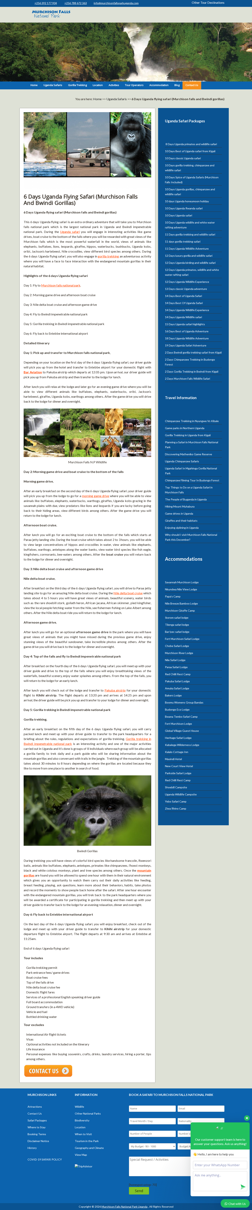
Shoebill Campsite (176, 787)
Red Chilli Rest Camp (178, 674)
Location (98, 85)
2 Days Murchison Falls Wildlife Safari (187, 378)
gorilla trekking (108, 256)
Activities (114, 85)
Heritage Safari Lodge (178, 737)
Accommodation (159, 85)
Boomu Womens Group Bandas (184, 702)
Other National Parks (88, 1113)
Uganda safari (70, 232)
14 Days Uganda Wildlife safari (183, 317)
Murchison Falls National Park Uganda (124, 1206)
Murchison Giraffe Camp (180, 610)
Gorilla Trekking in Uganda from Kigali (188, 435)
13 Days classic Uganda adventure (186, 288)
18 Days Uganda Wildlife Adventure (187, 338)
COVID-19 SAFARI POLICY (45, 1159)
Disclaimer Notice (38, 1141)
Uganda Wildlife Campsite (181, 794)
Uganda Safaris (53, 85)
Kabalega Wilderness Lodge (182, 745)
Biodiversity (82, 1120)
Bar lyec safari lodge (177, 631)
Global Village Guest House (182, 730)
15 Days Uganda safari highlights (185, 324)
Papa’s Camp (173, 596)
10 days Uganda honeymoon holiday (187, 201)
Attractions (35, 1106)
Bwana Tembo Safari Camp (181, 716)
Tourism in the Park (87, 1141)
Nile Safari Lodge (175, 660)
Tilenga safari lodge (177, 624)
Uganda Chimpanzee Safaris (182, 461)
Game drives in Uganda (179, 513)
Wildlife (79, 1106)
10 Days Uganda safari (178, 215)
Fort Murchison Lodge (178, 723)
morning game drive (95, 496)
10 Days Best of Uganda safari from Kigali (190, 151)
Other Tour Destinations (208, 2)
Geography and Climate (89, 1148)
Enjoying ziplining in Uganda (182, 527)
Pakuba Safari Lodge (177, 681)
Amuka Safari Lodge (177, 688)
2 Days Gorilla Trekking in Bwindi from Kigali (191, 371)
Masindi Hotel (173, 759)
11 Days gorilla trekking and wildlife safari (190, 234)
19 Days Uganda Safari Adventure (185, 345)
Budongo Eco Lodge (177, 709)
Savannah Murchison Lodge (182, 582)
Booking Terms (37, 1134)
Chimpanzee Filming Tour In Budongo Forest (192, 480)
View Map (81, 1154)
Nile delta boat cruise (128, 593)
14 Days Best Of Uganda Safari (184, 303)
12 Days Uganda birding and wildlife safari (190, 262)
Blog (177, 85)
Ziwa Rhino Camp (175, 808)
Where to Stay (36, 1127)
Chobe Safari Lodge (177, 646)
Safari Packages (37, 1120)
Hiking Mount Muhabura (180, 506)
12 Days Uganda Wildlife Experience (187, 281)
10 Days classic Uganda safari (183, 158)
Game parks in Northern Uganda (184, 428)
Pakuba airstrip (115, 690)
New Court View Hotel (179, 766)
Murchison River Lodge (179, 653)
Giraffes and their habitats (181, 520)
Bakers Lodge (173, 695)
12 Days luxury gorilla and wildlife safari (188, 255)
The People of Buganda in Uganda (186, 499)
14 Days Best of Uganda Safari (183, 296)
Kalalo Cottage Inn (176, 752)
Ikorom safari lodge (176, 617)
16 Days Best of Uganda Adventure (186, 331)
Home (34, 85)
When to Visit (83, 1134)
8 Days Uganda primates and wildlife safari (191, 144)
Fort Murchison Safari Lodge (182, 638)
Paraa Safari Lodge (176, 667)
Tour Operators (134, 85)
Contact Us (191, 85)
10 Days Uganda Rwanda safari (184, 208)
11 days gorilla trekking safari (182, 241)
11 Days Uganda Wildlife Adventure (187, 248)
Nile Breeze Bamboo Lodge (181, 603)
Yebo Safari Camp (175, 801)
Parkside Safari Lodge (178, 773)
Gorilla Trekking (77, 85)
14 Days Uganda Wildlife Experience (187, 310)
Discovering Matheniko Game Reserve (188, 454)
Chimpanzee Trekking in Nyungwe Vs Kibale (192, 421)
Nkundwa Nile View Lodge (181, 589)
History (32, 1148)
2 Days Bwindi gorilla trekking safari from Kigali (193, 352)
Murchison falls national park (60, 285)
